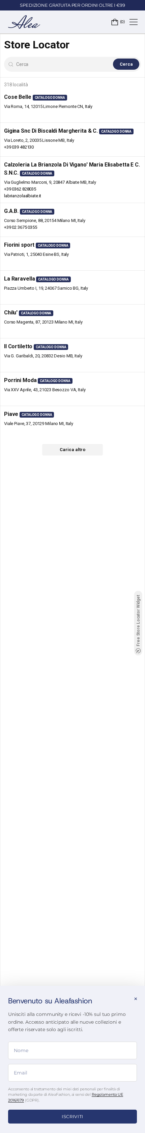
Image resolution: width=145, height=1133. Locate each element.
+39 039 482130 (19, 147)
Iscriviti (72, 1116)
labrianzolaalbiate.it (22, 195)
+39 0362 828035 (20, 189)
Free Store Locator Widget (138, 620)
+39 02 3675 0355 (20, 227)
